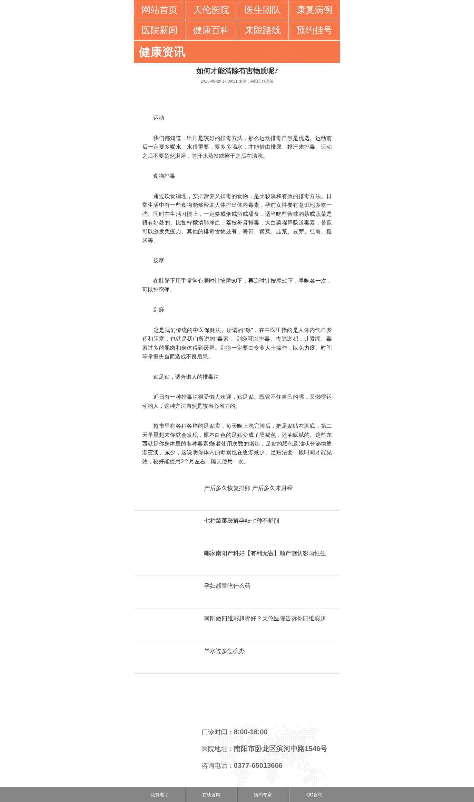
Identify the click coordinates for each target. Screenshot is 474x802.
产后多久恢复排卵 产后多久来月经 (248, 488)
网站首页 (160, 10)
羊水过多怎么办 (224, 651)
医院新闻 (160, 30)
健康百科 (211, 30)
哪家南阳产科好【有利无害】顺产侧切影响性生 (265, 553)
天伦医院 (211, 10)
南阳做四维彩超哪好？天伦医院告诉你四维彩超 (265, 618)
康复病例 (314, 10)
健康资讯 (162, 51)
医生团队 (263, 10)
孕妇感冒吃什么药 (227, 586)
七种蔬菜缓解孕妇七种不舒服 (242, 520)
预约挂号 (314, 30)
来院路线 (263, 30)
